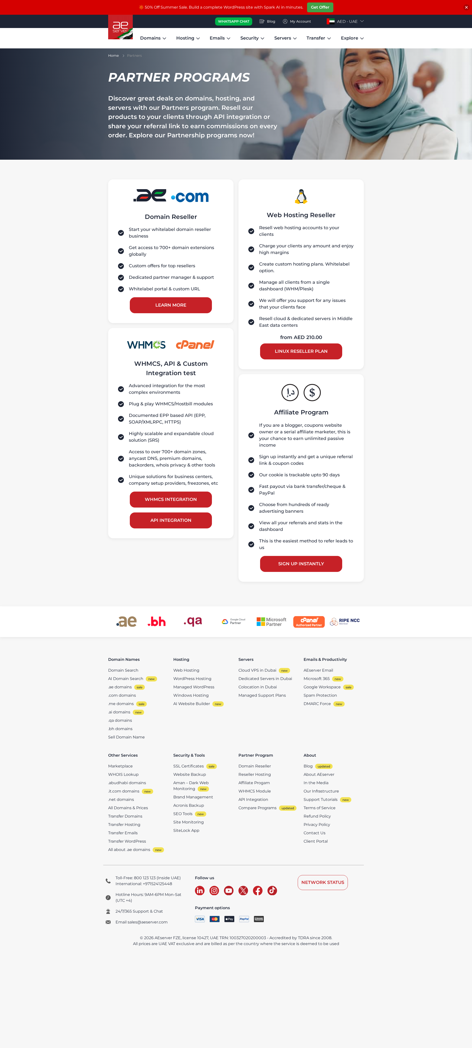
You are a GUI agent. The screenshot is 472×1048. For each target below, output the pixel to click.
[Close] (466, 7)
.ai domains (119, 712)
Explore (349, 38)
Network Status (322, 882)
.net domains (121, 799)
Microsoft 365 (317, 678)
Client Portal (316, 841)
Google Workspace (322, 687)
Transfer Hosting (124, 824)
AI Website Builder (191, 703)
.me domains (121, 703)
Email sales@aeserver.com (142, 922)
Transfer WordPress (127, 841)
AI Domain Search (125, 678)
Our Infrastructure (321, 791)
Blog (308, 766)
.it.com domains (123, 791)
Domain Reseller (254, 766)
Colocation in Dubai (257, 687)
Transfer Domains (125, 816)
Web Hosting (186, 670)
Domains (150, 38)
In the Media (316, 782)
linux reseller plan (301, 351)
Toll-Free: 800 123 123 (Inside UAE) (148, 878)
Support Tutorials (321, 799)
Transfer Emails (123, 833)
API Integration (171, 520)
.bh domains (120, 728)
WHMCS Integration (171, 499)
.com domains (122, 695)
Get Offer (320, 7)
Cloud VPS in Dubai (257, 670)
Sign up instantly (301, 563)
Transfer (316, 38)
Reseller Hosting (254, 774)
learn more (170, 305)
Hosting (185, 38)
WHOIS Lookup (123, 774)
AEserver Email (318, 670)
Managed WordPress (193, 687)
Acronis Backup (188, 805)
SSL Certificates (188, 766)
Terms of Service (320, 808)
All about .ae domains (129, 849)
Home (113, 55)
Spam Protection (320, 695)
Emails (217, 38)
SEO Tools (182, 813)
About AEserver (319, 774)
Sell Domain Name (126, 737)
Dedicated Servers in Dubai (265, 678)
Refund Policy (317, 816)
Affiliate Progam (254, 782)
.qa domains (120, 720)
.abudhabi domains (127, 782)
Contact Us (314, 833)
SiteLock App (186, 830)
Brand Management (193, 797)
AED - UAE (347, 21)
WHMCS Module (254, 791)
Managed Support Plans (262, 695)
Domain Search (123, 670)
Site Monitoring (188, 822)
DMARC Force (317, 703)
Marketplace (120, 766)
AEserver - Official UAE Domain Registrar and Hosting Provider (120, 27)
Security (249, 38)
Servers (282, 38)
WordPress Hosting (192, 678)
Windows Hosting (191, 695)
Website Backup (189, 774)
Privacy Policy (317, 824)
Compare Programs (257, 808)
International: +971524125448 (144, 883)
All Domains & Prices (128, 808)
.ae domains (120, 687)
